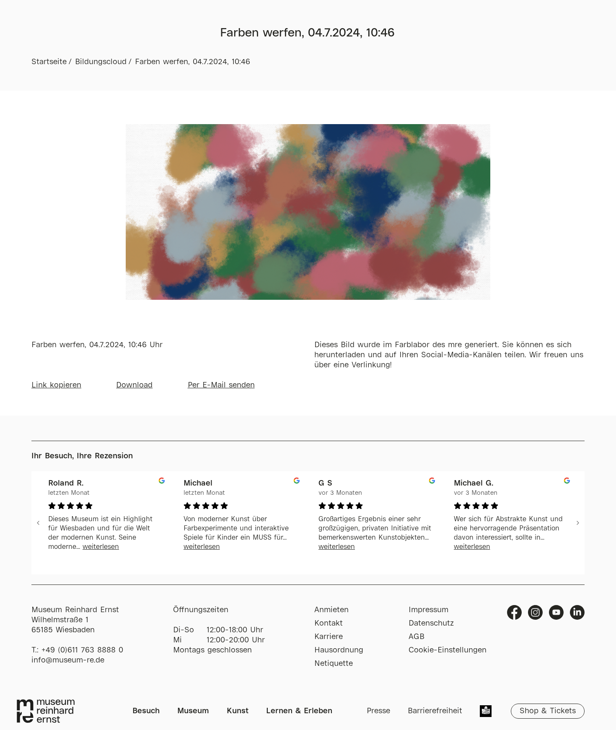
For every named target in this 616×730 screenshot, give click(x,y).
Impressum (428, 610)
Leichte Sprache (485, 712)
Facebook (514, 612)
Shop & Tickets (548, 711)
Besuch (146, 711)
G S (325, 483)
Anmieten (331, 610)
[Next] (578, 523)
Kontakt (328, 623)
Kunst (237, 711)
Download (134, 385)
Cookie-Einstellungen (448, 650)
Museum (193, 711)
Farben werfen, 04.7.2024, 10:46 (192, 62)
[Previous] (38, 523)
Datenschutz (431, 623)
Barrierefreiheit (435, 711)
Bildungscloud (101, 62)
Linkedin (577, 612)
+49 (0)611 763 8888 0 (82, 650)
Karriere (328, 637)
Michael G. (473, 483)
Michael (198, 483)
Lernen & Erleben (299, 711)
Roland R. (65, 483)
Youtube (556, 612)
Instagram (535, 612)
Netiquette (333, 663)
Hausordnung (338, 650)
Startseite (49, 62)
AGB (416, 637)
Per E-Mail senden (221, 385)
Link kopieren (56, 385)
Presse (378, 711)
